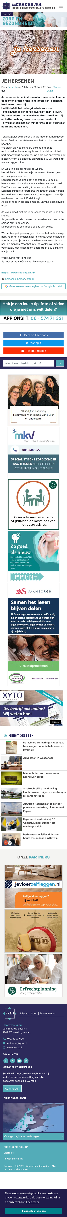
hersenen (10, 278)
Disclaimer (9, 1152)
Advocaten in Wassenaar (38, 757)
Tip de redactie (36, 350)
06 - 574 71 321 (47, 318)
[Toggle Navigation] (60, 6)
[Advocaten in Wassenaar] (11, 763)
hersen (21, 278)
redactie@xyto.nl (16, 1043)
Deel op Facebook (36, 335)
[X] (12, 1060)
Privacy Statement (13, 1158)
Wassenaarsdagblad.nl (26, 4)
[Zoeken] (60, 363)
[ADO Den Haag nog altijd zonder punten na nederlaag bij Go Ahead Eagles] (11, 809)
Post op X (35, 343)
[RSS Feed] (26, 1060)
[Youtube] (19, 1060)
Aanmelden (12, 1088)
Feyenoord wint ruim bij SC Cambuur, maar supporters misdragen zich (39, 823)
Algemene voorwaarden (16, 1147)
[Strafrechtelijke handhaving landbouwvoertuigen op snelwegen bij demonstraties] (11, 793)
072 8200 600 (15, 1038)
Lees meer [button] (32, 1202)
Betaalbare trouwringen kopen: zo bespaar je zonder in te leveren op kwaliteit (43, 746)
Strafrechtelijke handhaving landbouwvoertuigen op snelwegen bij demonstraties (44, 792)
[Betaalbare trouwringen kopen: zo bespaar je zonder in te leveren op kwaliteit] (11, 747)
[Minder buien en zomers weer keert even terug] (11, 778)
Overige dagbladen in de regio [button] (21, 1136)
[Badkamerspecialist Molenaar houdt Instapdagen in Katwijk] (11, 839)
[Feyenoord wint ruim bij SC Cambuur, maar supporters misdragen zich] (11, 824)
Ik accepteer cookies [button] (33, 1211)
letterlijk (30, 278)
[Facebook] (6, 1060)
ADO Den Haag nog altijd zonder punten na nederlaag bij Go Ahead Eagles (43, 807)
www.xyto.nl (14, 1047)
